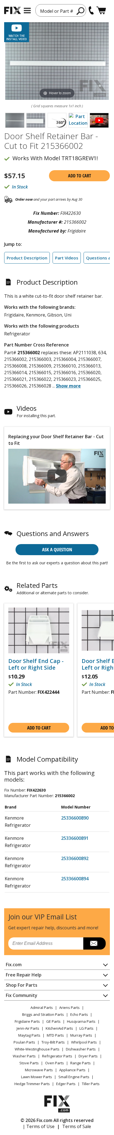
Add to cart (79, 176)
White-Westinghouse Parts (37, 1049)
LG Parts (86, 1028)
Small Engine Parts (73, 1076)
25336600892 (75, 858)
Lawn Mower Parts (36, 1076)
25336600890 (75, 818)
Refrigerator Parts (57, 1056)
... (66, 386)
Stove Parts (29, 1062)
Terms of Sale (76, 1126)
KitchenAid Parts (59, 1028)
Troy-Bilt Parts (53, 1042)
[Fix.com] (12, 10)
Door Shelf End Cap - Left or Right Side (36, 664)
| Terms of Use (39, 1126)
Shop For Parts (21, 985)
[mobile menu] (27, 10)
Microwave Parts (39, 1069)
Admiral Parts (41, 1007)
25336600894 (75, 879)
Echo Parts (79, 1014)
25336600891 (75, 838)
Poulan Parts (24, 1042)
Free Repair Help (24, 975)
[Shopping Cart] (101, 10)
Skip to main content (57, 4)
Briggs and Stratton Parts (43, 1014)
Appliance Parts (72, 1069)
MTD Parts (55, 1035)
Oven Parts (54, 1062)
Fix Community (21, 995)
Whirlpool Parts (84, 1042)
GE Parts (53, 1021)
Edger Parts (66, 1083)
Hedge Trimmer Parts (32, 1083)
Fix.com (14, 964)
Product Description (27, 258)
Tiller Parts (91, 1083)
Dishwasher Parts (81, 1049)
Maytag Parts (29, 1035)
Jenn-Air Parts (28, 1028)
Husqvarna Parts (81, 1021)
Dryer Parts (88, 1056)
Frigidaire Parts (27, 1021)
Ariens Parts (69, 1007)
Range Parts (80, 1062)
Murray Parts (81, 1035)
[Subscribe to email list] (94, 943)
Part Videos (66, 258)
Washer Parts (24, 1056)
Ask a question (57, 549)
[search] (80, 11)
